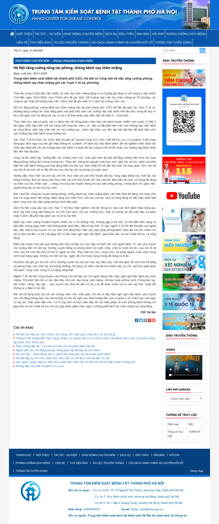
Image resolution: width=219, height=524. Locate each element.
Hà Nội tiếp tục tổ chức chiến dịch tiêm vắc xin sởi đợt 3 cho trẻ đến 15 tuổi (62, 358)
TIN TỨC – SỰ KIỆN (47, 34)
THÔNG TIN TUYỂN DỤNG (173, 42)
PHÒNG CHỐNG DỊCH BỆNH (186, 34)
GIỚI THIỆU (24, 34)
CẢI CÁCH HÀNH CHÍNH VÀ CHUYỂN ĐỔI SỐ (122, 42)
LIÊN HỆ (22, 42)
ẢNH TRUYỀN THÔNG (178, 61)
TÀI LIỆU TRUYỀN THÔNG (71, 42)
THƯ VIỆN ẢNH (40, 42)
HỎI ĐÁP (158, 34)
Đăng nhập (196, 471)
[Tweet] (141, 321)
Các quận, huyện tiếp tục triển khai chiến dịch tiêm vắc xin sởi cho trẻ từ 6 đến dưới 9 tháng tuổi (75, 362)
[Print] (145, 321)
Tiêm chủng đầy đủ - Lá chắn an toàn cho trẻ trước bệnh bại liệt (55, 346)
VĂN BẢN (142, 34)
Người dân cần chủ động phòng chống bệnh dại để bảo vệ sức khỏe (57, 350)
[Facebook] (137, 321)
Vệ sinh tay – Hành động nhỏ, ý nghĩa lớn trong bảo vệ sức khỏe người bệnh (62, 354)
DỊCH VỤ (111, 34)
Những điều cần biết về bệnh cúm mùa (39, 366)
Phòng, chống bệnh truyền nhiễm (73, 60)
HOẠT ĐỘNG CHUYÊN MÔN (83, 34)
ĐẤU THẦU (126, 34)
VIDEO (170, 350)
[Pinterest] (149, 321)
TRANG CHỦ (23, 455)
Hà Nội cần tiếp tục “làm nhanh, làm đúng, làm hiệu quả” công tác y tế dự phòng (65, 334)
